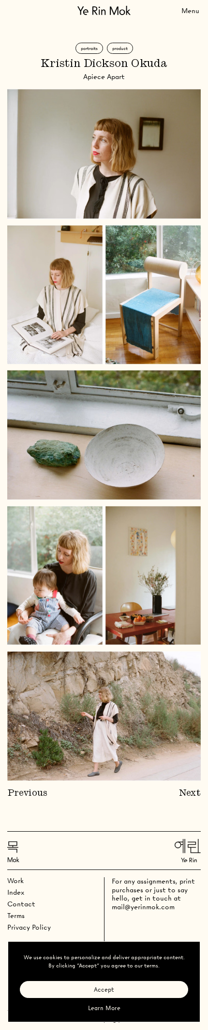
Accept (104, 989)
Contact (21, 904)
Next (190, 793)
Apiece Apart (104, 76)
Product (120, 48)
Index (15, 892)
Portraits (89, 48)
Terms (16, 915)
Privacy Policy (29, 927)
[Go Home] (104, 10)
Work (15, 881)
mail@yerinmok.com (143, 907)
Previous (27, 793)
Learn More (104, 1008)
